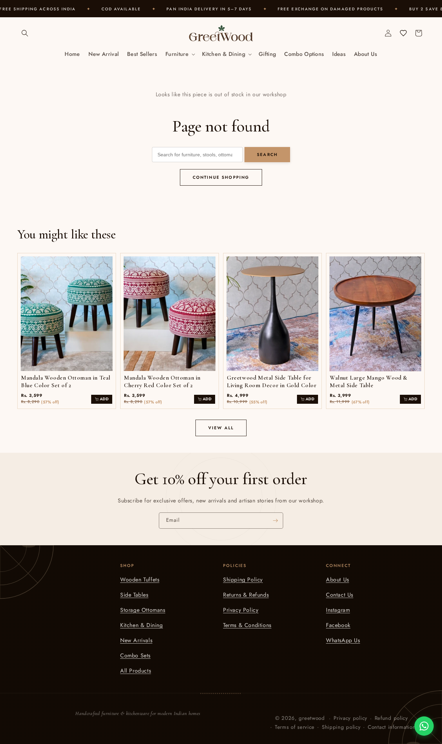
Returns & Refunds (246, 595)
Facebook (338, 625)
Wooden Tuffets (139, 580)
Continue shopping (221, 177)
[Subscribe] (275, 520)
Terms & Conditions (247, 625)
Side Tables (134, 595)
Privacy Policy (240, 610)
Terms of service (295, 727)
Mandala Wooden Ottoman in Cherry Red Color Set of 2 (162, 381)
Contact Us (339, 595)
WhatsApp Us (343, 640)
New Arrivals (136, 640)
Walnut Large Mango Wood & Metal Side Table (368, 381)
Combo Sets (135, 655)
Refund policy (391, 718)
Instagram (338, 610)
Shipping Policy (243, 580)
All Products (135, 671)
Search (267, 154)
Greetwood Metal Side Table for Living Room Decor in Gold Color (272, 381)
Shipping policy (341, 727)
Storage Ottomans (142, 610)
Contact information (391, 727)
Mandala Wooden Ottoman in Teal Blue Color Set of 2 (65, 381)
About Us (337, 580)
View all (221, 428)
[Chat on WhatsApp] (424, 726)
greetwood (312, 718)
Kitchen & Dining (141, 625)
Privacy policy (350, 718)
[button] (24, 33)
